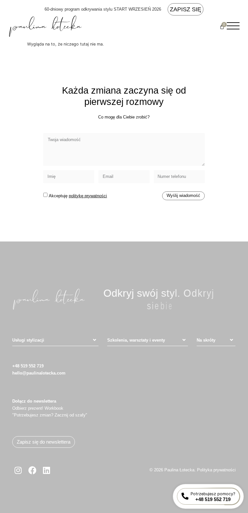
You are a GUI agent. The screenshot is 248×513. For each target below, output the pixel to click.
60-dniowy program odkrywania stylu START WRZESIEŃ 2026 (103, 9)
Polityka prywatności (216, 469)
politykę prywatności (88, 195)
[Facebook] (32, 470)
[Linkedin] (46, 470)
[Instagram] (18, 470)
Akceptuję (78, 195)
